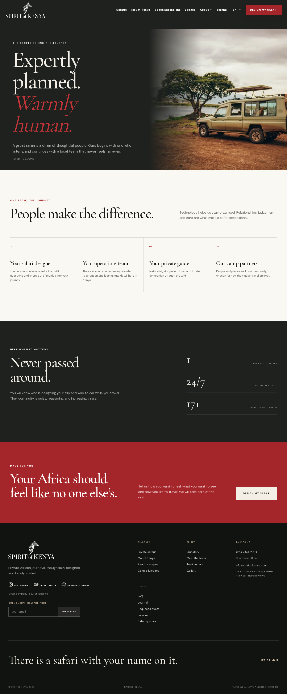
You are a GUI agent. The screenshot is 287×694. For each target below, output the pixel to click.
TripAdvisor (47, 585)
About (204, 10)
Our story (193, 552)
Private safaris (147, 552)
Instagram (21, 585)
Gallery (191, 570)
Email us (143, 615)
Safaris (121, 10)
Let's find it (270, 660)
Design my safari (264, 10)
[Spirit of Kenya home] (25, 10)
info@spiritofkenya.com (251, 565)
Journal (222, 10)
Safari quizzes (147, 621)
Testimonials (195, 564)
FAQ (140, 596)
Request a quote (148, 609)
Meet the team (196, 558)
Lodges (190, 10)
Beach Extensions (167, 10)
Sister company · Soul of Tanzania (28, 593)
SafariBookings (78, 585)
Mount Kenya (140, 10)
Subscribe (69, 611)
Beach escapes (148, 564)
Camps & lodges (148, 570)
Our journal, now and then (27, 603)
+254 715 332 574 (246, 552)
